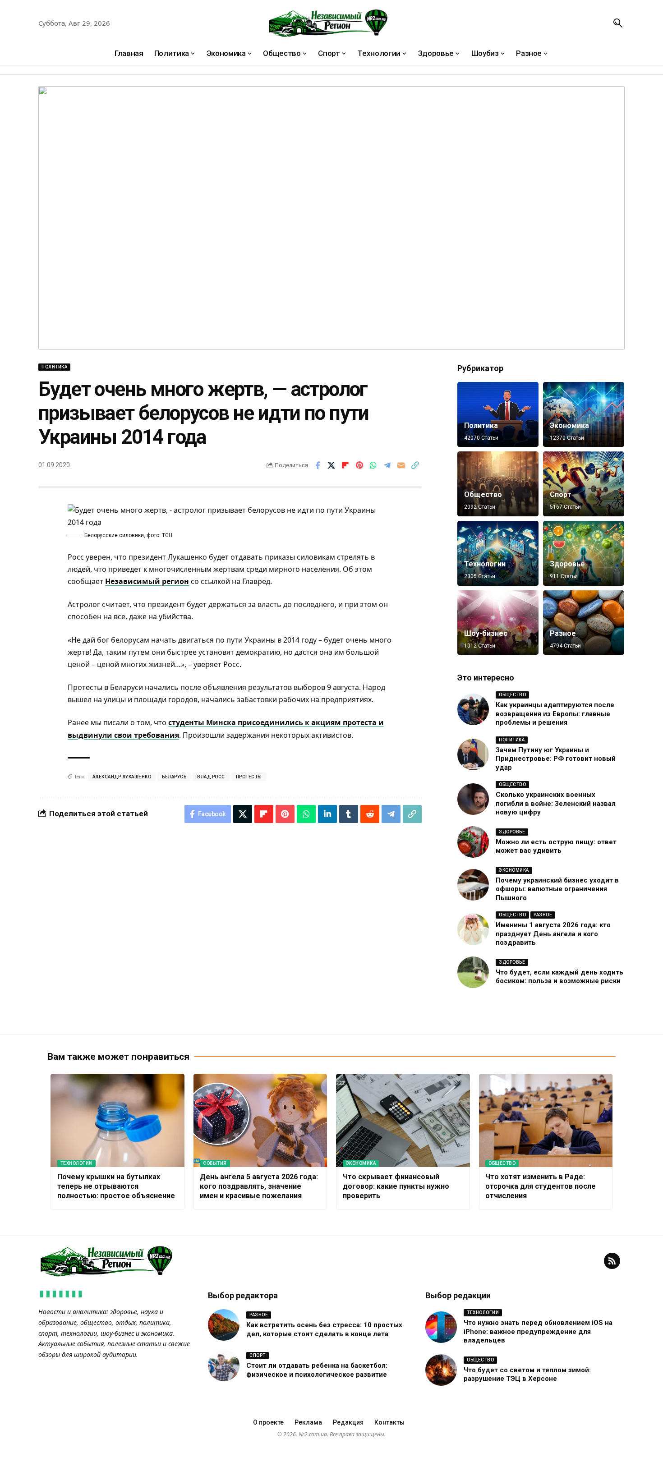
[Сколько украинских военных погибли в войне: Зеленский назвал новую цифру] (473, 799)
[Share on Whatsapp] (373, 465)
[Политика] (498, 414)
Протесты (249, 776)
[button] (617, 23)
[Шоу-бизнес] (498, 622)
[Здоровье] (583, 553)
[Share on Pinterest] (359, 465)
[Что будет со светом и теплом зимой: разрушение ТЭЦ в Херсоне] (441, 1370)
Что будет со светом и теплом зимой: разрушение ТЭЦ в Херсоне (527, 1374)
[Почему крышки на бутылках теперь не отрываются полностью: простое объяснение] (117, 1121)
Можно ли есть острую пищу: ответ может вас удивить (556, 846)
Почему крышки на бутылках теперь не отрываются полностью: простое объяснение (116, 1186)
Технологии (485, 564)
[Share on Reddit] (369, 814)
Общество (483, 494)
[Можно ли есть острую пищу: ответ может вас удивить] (473, 842)
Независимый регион (147, 581)
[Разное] (583, 622)
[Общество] (498, 483)
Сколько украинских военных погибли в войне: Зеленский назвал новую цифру (556, 803)
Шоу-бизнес (485, 633)
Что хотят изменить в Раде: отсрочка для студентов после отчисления (540, 1186)
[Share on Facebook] (317, 465)
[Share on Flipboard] (345, 465)
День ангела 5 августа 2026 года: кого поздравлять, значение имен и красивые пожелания (259, 1186)
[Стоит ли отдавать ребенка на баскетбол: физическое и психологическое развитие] (223, 1365)
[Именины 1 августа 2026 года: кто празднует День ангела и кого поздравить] (473, 929)
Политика (54, 366)
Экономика (569, 425)
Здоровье (567, 564)
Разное (563, 633)
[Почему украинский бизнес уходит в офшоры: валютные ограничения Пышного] (473, 885)
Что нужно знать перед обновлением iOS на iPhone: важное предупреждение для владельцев (538, 1331)
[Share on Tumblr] (348, 814)
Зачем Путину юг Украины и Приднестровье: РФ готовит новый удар (556, 759)
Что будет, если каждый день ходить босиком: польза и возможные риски (559, 976)
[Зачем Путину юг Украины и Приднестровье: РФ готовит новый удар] (473, 754)
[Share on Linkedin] (327, 814)
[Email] (401, 465)
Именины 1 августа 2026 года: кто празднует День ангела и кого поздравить (553, 934)
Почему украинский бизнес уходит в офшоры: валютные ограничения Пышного (557, 889)
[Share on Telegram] (387, 465)
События (215, 1163)
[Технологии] (498, 553)
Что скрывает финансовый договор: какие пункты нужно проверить (396, 1186)
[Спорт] (583, 483)
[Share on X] (331, 465)
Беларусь (174, 776)
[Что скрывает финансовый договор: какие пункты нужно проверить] (403, 1121)
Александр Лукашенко (122, 776)
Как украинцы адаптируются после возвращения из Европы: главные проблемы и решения (555, 713)
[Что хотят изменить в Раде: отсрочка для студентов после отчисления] (546, 1121)
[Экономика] (583, 414)
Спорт (560, 494)
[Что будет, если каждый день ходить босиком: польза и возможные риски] (473, 972)
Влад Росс (211, 776)
